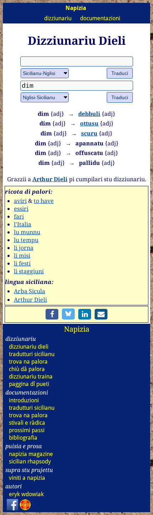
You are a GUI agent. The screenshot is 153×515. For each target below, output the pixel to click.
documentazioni (100, 18)
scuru (89, 133)
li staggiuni (29, 271)
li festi (22, 263)
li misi (22, 255)
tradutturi (31, 354)
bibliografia (23, 437)
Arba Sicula (29, 291)
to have (44, 201)
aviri (20, 201)
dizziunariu (58, 18)
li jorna (23, 248)
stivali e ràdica (27, 422)
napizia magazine (31, 454)
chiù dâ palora (27, 369)
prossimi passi (26, 430)
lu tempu (26, 240)
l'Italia (22, 224)
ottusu (89, 123)
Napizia (76, 329)
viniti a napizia (27, 477)
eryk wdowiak (26, 494)
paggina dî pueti (29, 384)
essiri (21, 209)
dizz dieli (28, 346)
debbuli (89, 114)
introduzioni (24, 400)
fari (19, 216)
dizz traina (31, 376)
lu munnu (27, 232)
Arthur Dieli (50, 179)
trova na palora (28, 361)
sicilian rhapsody (30, 461)
